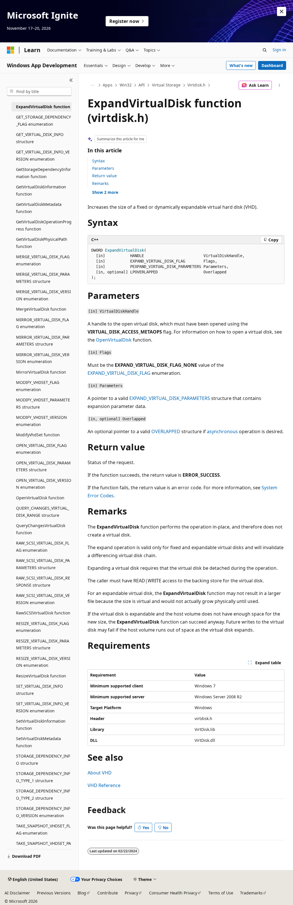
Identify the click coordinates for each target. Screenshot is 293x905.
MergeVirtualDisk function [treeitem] (41, 309)
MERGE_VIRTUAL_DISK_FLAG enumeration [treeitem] (43, 260)
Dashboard (272, 65)
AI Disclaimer (17, 893)
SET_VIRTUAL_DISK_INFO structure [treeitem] (39, 689)
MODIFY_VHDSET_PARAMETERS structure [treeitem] (43, 403)
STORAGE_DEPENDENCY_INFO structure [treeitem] (43, 759)
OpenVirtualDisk (114, 340)
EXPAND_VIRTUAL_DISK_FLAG (119, 373)
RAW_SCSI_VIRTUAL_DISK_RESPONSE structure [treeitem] (43, 581)
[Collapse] (71, 80)
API (141, 85)
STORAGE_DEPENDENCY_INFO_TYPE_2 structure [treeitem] (43, 794)
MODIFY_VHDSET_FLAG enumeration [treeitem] (37, 386)
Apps (107, 85)
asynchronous (222, 431)
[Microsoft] (10, 50)
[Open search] (264, 50)
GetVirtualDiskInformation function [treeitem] (41, 190)
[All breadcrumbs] (93, 85)
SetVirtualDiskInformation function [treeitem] (41, 724)
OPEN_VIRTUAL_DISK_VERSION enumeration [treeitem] (43, 484)
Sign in (279, 49)
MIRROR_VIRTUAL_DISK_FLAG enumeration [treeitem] (42, 323)
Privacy (131, 893)
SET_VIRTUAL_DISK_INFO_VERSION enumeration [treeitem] (42, 707)
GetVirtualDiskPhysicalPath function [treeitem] (41, 242)
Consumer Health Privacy (173, 893)
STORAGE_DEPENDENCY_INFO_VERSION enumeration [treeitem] (43, 812)
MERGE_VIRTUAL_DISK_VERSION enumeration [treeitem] (43, 295)
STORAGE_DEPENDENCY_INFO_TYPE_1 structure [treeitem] (43, 777)
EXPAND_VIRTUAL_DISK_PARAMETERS (169, 398)
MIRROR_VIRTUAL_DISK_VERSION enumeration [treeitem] (43, 358)
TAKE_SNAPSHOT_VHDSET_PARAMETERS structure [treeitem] (43, 847)
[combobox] (39, 91)
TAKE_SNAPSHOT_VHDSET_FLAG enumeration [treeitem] (43, 829)
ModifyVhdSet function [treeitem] (38, 434)
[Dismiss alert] (281, 11)
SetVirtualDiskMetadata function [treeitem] (38, 742)
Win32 (126, 85)
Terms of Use (220, 893)
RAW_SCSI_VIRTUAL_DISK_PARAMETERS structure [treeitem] (43, 564)
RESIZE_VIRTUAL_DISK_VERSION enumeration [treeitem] (43, 662)
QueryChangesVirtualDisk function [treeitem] (40, 529)
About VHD (100, 773)
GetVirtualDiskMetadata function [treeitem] (39, 208)
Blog (82, 893)
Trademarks (251, 893)
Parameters (103, 168)
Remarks (100, 183)
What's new (241, 65)
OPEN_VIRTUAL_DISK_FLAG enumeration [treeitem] (41, 449)
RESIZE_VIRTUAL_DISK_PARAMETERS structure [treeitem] (42, 644)
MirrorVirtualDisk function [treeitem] (41, 372)
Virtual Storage (166, 85)
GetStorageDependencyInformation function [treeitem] (43, 173)
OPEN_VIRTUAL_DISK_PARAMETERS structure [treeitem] (43, 466)
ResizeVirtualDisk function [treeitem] (41, 676)
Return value (104, 175)
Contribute (107, 893)
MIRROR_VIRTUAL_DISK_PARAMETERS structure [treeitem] (43, 340)
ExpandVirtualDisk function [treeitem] (43, 106)
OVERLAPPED (165, 431)
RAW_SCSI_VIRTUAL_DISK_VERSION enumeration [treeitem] (43, 599)
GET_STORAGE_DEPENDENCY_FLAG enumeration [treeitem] (43, 120)
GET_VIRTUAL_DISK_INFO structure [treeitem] (40, 138)
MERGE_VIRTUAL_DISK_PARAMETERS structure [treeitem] (43, 277)
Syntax (98, 160)
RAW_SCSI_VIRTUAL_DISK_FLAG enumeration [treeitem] (42, 546)
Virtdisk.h (196, 85)
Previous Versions (54, 893)
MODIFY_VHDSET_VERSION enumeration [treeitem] (41, 421)
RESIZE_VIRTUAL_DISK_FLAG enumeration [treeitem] (42, 627)
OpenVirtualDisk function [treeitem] (40, 497)
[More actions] (279, 85)
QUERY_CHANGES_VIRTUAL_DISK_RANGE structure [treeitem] (42, 511)
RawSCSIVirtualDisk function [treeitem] (43, 613)
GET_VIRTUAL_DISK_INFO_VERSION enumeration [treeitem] (43, 155)
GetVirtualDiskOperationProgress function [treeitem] (44, 225)
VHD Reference (104, 785)
